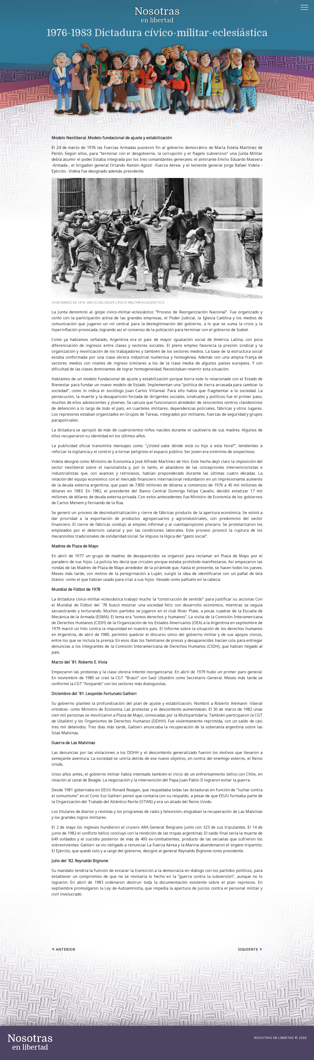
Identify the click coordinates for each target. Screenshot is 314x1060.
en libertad (157, 15)
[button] (305, 8)
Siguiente (248, 949)
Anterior (65, 949)
